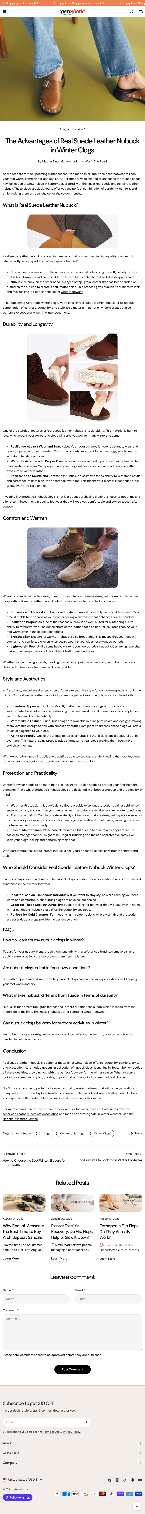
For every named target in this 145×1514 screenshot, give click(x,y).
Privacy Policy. (72, 1431)
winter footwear (72, 292)
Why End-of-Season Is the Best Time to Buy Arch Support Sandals (23, 1231)
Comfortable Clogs (72, 1133)
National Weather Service (20, 1119)
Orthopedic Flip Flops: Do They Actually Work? (119, 1231)
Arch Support (24, 1133)
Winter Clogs (102, 1133)
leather (24, 256)
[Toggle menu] (4, 11)
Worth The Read (96, 161)
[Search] (131, 11)
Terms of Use (51, 1431)
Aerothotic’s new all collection (68, 1093)
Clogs (46, 1133)
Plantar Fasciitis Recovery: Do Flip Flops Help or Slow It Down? (72, 1231)
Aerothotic (21, 1489)
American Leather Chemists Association (30, 1114)
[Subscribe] (86, 1422)
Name (8, 1290)
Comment (11, 1310)
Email (80, 1290)
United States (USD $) (23, 1480)
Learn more (11, 1258)
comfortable (50, 277)
